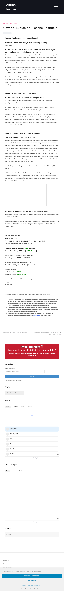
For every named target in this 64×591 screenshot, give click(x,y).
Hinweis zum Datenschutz (13, 380)
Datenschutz (33, 588)
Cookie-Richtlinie (25, 588)
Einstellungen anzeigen (32, 585)
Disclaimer (36, 315)
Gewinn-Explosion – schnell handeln (15, 332)
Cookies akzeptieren (32, 576)
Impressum (40, 588)
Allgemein (7, 33)
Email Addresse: (10, 368)
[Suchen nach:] (32, 534)
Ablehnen (32, 580)
